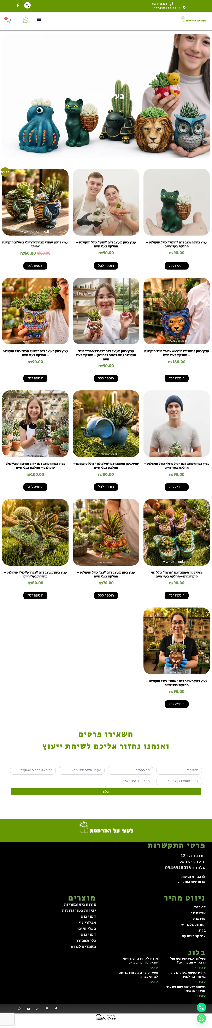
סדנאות (199, 919)
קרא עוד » (200, 967)
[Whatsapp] (201, 1018)
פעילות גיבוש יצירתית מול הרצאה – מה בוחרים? (188, 960)
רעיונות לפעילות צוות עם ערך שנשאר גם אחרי (186, 989)
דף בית (200, 907)
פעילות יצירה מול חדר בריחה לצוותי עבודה (138, 975)
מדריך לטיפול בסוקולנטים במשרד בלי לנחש (188, 975)
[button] (27, 5)
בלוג (202, 930)
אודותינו (198, 913)
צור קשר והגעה (194, 936)
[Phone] (201, 1007)
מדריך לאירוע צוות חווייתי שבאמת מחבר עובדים (140, 960)
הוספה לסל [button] (176, 266)
